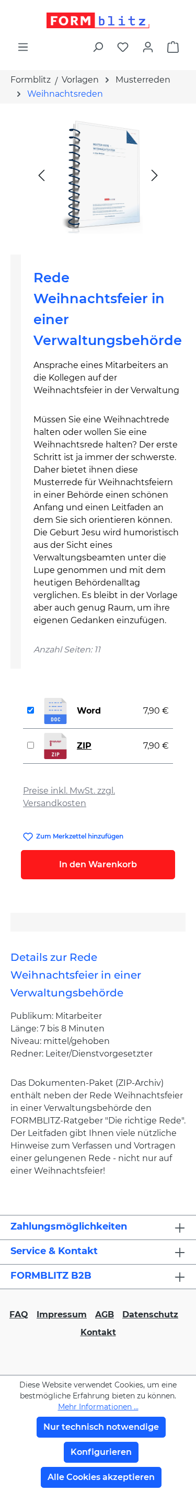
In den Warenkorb (98, 864)
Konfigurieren (101, 1452)
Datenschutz (150, 1314)
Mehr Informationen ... (98, 1406)
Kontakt (98, 1332)
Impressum (62, 1314)
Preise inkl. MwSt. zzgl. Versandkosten (69, 797)
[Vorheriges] (41, 175)
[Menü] (23, 47)
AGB (104, 1314)
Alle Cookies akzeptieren (101, 1477)
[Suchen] (97, 47)
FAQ (18, 1314)
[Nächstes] (155, 175)
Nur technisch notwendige (101, 1427)
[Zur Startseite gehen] (98, 20)
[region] (98, 175)
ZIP (84, 746)
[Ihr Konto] (147, 47)
